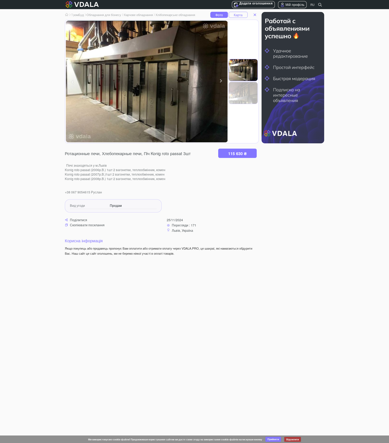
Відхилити (292, 439)
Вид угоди (77, 206)
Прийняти (273, 439)
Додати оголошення (255, 3)
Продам (116, 206)
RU (312, 5)
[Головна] (66, 15)
